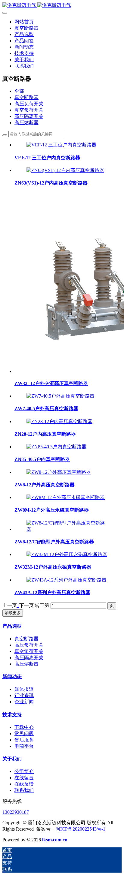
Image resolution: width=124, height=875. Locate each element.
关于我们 (12, 758)
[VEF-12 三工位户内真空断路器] (61, 144)
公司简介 (24, 771)
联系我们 (24, 790)
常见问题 (24, 733)
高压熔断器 (26, 122)
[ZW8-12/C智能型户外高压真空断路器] (68, 529)
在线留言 (24, 777)
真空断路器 (26, 97)
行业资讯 (24, 695)
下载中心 (24, 727)
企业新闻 (24, 701)
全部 (19, 91)
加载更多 (12, 613)
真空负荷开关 (28, 110)
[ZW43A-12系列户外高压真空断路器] (66, 579)
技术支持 (12, 714)
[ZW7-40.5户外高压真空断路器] (60, 395)
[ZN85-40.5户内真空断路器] (56, 446)
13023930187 (15, 812)
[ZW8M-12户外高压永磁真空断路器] (65, 497)
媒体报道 (24, 689)
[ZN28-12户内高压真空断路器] (59, 421)
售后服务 (24, 739)
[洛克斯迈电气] (62, 5)
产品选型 (12, 626)
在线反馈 (24, 783)
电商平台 (24, 746)
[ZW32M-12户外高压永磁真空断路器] (66, 554)
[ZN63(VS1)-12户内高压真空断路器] (65, 170)
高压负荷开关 (28, 103)
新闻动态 (12, 676)
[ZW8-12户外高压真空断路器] (58, 472)
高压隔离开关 (28, 116)
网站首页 (24, 21)
